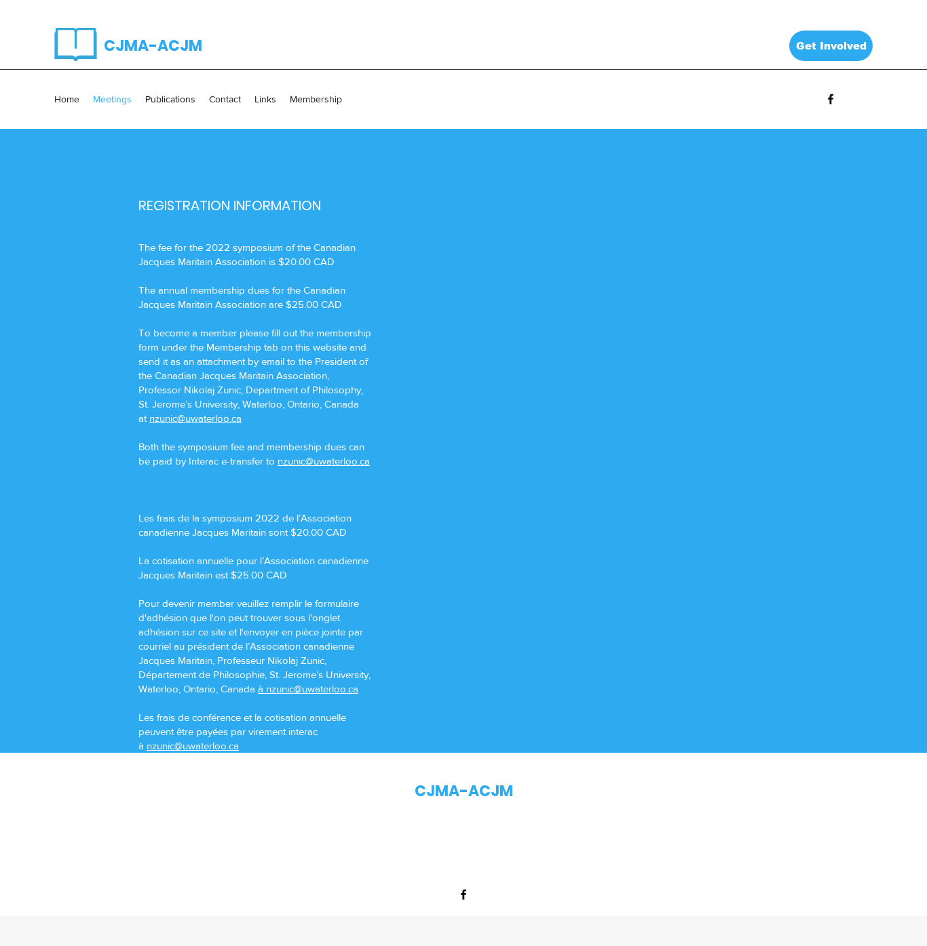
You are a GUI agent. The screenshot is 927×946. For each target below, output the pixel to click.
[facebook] (830, 99)
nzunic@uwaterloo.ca (195, 418)
